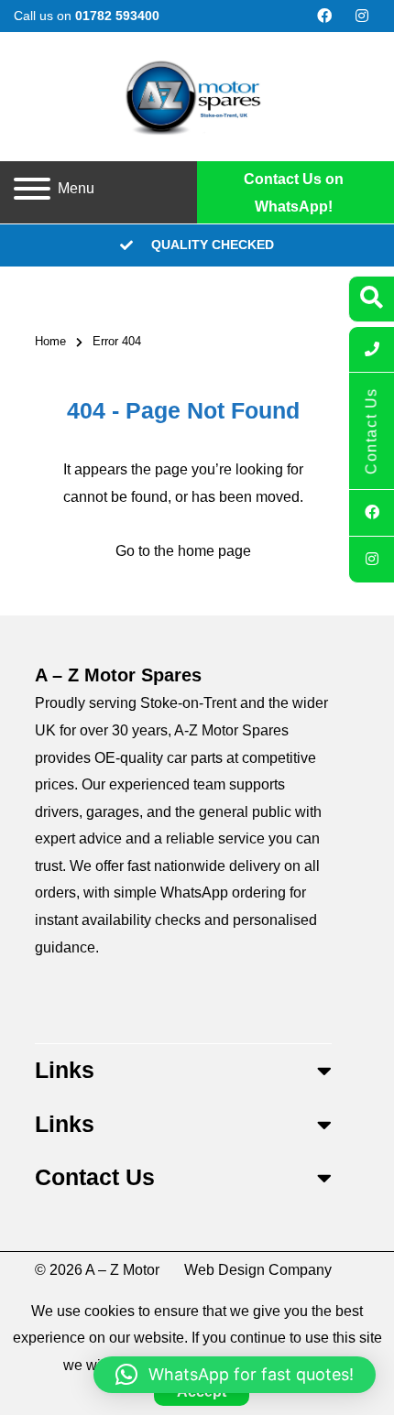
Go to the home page (183, 551)
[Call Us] (371, 350)
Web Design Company (258, 1270)
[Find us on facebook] (324, 16)
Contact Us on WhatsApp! (294, 192)
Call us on (86, 15)
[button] (234, 1374)
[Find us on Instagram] (362, 16)
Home (50, 341)
